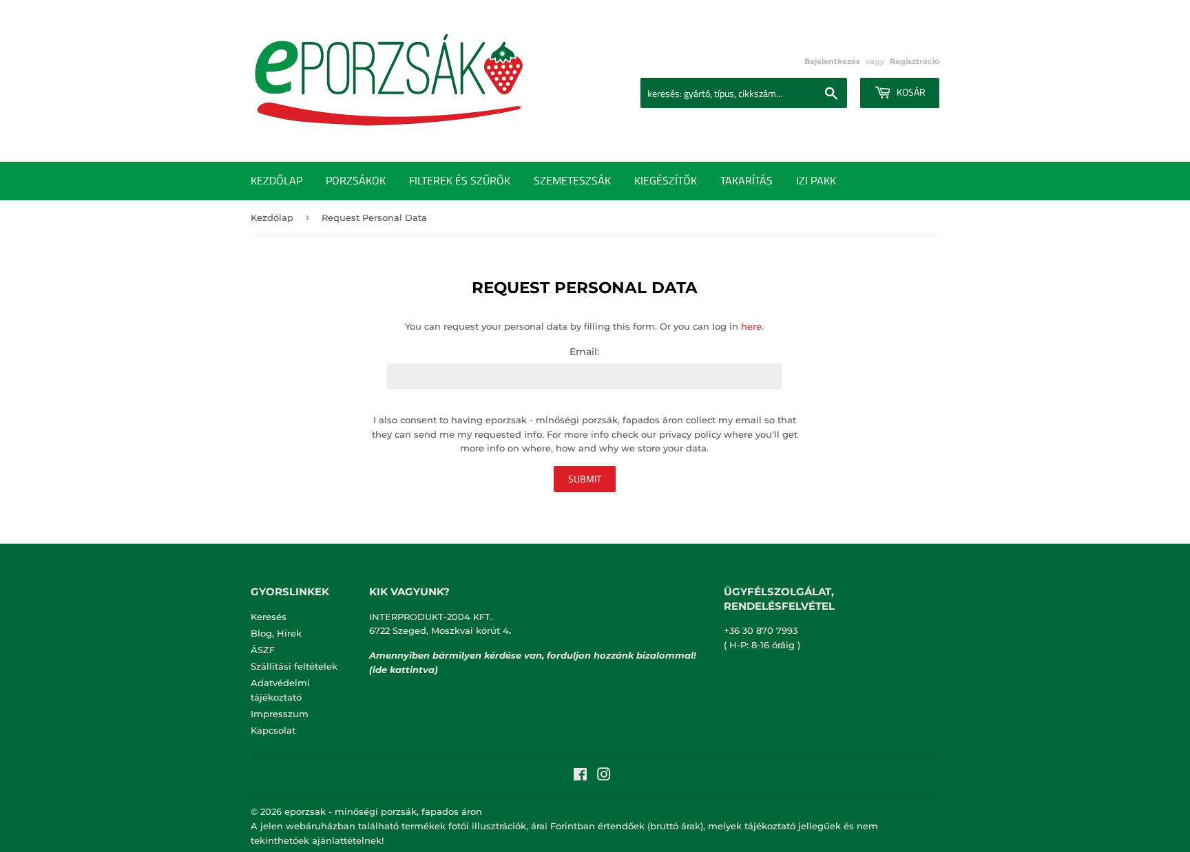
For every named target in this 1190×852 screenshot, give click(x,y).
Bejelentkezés (832, 61)
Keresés (268, 616)
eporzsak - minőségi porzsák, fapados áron (383, 811)
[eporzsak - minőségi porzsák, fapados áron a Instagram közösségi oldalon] (604, 776)
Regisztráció (914, 61)
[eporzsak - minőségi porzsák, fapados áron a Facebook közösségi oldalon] (580, 776)
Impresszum (280, 713)
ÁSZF (263, 649)
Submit (584, 478)
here (751, 326)
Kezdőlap (276, 180)
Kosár (910, 92)
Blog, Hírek (276, 633)
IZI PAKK (816, 180)
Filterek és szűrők (459, 180)
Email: (584, 351)
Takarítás (746, 180)
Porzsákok (356, 180)
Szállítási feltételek (294, 666)
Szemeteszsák (572, 180)
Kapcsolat (273, 730)
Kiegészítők (665, 180)
